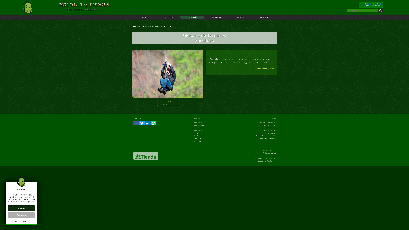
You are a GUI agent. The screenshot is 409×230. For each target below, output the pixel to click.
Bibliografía (197, 141)
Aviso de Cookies (21, 221)
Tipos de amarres (200, 122)
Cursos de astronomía (268, 122)
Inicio (147, 26)
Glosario (196, 133)
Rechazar (21, 215)
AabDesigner (271, 161)
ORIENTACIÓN (216, 17)
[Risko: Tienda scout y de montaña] (145, 159)
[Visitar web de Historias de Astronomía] (371, 5)
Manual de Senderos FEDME (266, 136)
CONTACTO (264, 17)
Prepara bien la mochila (267, 138)
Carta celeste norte (269, 125)
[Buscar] (380, 10)
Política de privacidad (268, 150)
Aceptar (21, 208)
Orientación (198, 136)
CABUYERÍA (192, 17)
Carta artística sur (270, 133)
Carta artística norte (269, 130)
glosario (156, 26)
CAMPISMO (168, 17)
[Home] (28, 7)
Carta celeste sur (270, 128)
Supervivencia (198, 138)
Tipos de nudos (199, 125)
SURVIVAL (241, 17)
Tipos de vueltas (199, 128)
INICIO (144, 17)
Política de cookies (269, 153)
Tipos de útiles (199, 130)
